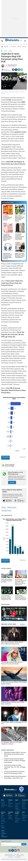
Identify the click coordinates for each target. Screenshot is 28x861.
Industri (3, 803)
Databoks (3, 833)
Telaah (16, 815)
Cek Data (10, 818)
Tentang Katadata (9, 854)
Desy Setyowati (12, 65)
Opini (16, 817)
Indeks (2, 827)
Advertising (16, 854)
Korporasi (10, 806)
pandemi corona (20, 132)
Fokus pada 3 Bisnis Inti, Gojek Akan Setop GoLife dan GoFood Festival (12, 283)
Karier (22, 854)
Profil (23, 805)
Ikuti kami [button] (12, 482)
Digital (10, 51)
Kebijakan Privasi (20, 855)
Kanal (5, 51)
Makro (9, 802)
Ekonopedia (25, 800)
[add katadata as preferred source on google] (14, 465)
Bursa (9, 805)
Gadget (17, 808)
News (23, 814)
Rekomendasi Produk (7, 202)
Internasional (4, 805)
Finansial (10, 800)
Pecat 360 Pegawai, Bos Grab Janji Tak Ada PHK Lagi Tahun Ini (12, 334)
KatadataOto (4, 836)
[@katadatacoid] (18, 850)
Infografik (10, 815)
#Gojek (4, 507)
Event (2, 835)
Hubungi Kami (18, 857)
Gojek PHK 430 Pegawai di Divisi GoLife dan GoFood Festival (13, 163)
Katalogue (24, 817)
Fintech (19, 46)
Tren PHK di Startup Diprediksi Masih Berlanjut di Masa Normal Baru (13, 390)
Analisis (10, 817)
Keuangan (10, 803)
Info (2, 825)
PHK (23, 102)
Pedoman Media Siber (10, 855)
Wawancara (17, 818)
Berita (2, 800)
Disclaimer (10, 857)
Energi (2, 806)
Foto (23, 818)
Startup (24, 46)
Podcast (24, 820)
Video (23, 812)
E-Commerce (13, 46)
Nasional (3, 802)
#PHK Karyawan (12, 507)
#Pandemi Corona (6, 510)
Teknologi (17, 809)
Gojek (9, 100)
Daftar (24, 844)
